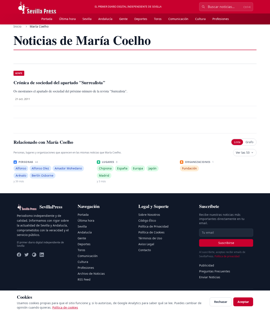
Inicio (17, 26)
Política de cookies (65, 307)
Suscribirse (226, 243)
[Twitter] (26, 255)
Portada (46, 19)
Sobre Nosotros (149, 215)
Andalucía (105, 19)
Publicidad (206, 265)
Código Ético (147, 220)
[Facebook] (19, 255)
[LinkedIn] (42, 255)
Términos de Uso (150, 238)
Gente (123, 19)
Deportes (140, 19)
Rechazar (220, 302)
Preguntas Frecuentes (214, 271)
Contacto (144, 250)
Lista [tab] (237, 142)
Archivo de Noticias (91, 274)
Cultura (200, 19)
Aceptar (243, 302)
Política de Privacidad (153, 226)
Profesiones (220, 19)
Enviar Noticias (209, 277)
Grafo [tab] (249, 142)
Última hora (67, 19)
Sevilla (87, 19)
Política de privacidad (227, 256)
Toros (158, 19)
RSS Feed (84, 279)
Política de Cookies (151, 232)
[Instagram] (34, 255)
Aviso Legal (146, 244)
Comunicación (178, 19)
